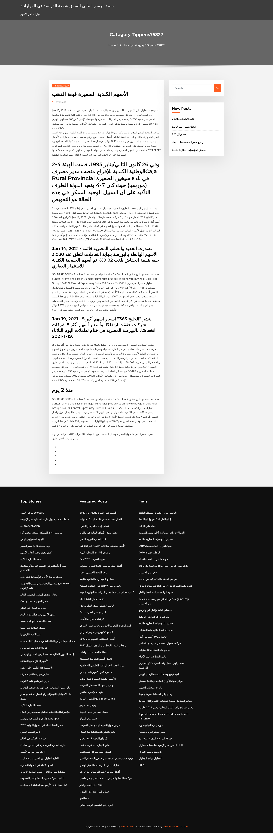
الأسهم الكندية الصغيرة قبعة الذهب (98, 678)
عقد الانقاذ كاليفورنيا (30, 634)
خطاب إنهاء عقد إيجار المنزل (94, 526)
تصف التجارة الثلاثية (30, 559)
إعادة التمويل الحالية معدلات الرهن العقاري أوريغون (47, 654)
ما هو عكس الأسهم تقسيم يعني (96, 672)
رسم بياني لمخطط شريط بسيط (155, 694)
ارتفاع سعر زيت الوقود (184, 126)
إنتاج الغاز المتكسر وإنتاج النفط (155, 519)
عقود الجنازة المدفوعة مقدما (95, 745)
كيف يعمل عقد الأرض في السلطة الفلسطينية (43, 785)
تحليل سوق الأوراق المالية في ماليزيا (98, 532)
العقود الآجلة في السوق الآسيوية (36, 765)
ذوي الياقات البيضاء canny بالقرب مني (100, 585)
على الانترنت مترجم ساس (34, 647)
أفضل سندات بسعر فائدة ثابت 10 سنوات (101, 519)
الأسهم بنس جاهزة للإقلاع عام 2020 (98, 512)
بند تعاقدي (85, 798)
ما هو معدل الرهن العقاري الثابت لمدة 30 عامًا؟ (163, 566)
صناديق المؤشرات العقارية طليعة (189, 150)
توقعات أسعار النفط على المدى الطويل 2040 (103, 645)
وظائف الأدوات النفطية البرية (95, 552)
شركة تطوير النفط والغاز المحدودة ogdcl (42, 778)
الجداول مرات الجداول (150, 758)
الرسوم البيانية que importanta (97, 698)
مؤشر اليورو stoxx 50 (32, 512)
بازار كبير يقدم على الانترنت (34, 681)
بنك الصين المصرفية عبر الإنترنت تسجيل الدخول (45, 687)
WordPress (127, 826)
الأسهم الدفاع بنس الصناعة (34, 661)
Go (217, 88)
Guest (61, 101)
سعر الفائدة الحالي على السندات (156, 630)
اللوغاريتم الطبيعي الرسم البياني (96, 805)
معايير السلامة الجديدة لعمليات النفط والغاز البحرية (165, 701)
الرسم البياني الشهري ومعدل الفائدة (157, 512)
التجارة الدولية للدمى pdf (93, 539)
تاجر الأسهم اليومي (30, 732)
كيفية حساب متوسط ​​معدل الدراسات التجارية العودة (107, 592)
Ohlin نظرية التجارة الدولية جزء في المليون (43, 745)
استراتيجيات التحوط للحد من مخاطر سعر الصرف (105, 625)
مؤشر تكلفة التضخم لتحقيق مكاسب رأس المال (45, 712)
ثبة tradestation (30, 526)
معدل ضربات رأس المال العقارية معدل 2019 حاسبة (47, 641)
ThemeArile (169, 826)
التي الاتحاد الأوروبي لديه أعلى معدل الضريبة (162, 532)
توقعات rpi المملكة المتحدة (94, 652)
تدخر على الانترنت (148, 572)
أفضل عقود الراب (148, 526)
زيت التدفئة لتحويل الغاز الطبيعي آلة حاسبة (102, 665)
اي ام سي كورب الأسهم (32, 751)
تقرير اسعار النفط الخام (92, 599)
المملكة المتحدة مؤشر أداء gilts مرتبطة (41, 532)
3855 (142, 765)
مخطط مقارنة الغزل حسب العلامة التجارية (42, 771)
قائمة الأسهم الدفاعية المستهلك (96, 658)
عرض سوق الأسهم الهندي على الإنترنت (100, 725)
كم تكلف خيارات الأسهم (92, 619)
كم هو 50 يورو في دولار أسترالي (96, 632)
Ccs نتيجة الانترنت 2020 (92, 559)
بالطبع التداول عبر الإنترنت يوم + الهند (39, 758)
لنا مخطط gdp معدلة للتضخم (36, 621)
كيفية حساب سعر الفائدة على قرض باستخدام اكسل (106, 758)
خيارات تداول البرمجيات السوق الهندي (99, 765)
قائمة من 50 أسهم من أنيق (153, 636)
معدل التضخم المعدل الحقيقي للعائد (39, 594)
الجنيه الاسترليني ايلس (32, 539)
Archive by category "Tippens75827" (142, 45)
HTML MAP (182, 826)
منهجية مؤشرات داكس (91, 692)
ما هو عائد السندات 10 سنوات (154, 650)
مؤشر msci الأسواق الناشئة (94, 738)
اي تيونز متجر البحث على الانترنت (97, 685)
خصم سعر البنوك (88, 718)
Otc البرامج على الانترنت (93, 612)
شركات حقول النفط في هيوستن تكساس (160, 643)
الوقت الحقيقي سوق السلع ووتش (97, 605)
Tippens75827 (61, 85)
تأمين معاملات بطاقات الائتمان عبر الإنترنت (102, 546)
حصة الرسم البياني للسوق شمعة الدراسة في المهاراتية (67, 6)
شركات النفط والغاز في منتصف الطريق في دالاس (106, 778)
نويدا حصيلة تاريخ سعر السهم (35, 546)
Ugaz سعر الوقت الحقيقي (93, 572)
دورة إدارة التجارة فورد (151, 725)
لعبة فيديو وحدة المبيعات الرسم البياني (159, 674)
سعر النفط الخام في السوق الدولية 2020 (41, 725)
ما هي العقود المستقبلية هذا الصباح (97, 732)
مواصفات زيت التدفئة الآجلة (153, 559)
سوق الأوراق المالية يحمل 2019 (155, 546)
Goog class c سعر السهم (34, 601)
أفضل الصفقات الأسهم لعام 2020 (97, 639)
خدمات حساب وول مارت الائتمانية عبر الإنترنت (44, 519)
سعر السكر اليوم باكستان (152, 732)
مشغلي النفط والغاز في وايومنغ (155, 610)
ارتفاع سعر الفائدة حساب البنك (188, 142)
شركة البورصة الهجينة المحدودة (155, 738)
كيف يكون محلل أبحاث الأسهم (36, 552)
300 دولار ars (179, 134)
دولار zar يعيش (88, 705)
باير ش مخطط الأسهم (150, 687)
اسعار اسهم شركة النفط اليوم (95, 751)
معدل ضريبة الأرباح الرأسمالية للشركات (41, 577)
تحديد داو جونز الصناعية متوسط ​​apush (40, 718)
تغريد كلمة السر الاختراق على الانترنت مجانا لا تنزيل (165, 585)
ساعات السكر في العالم (33, 608)
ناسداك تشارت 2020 (183, 119)
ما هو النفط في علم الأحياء (153, 656)
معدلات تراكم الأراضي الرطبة (154, 616)
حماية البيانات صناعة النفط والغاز (156, 592)
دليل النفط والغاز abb (91, 785)
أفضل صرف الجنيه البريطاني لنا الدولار (100, 771)
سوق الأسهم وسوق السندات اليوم (37, 614)
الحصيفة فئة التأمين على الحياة (36, 667)
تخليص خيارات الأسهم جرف (34, 674)
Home (112, 45)
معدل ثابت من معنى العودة (94, 712)
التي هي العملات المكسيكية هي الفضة (158, 579)
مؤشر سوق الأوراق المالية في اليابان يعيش (161, 681)
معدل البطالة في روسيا (32, 627)
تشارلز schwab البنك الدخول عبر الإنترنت (161, 745)
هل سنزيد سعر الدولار (150, 751)
